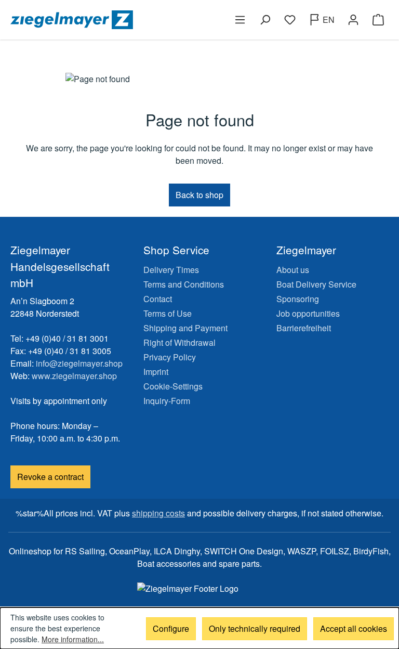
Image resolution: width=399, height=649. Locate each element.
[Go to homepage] (102, 19)
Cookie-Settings (173, 386)
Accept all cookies (353, 628)
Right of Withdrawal (179, 342)
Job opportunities (308, 313)
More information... (73, 639)
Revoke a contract (50, 477)
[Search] (264, 19)
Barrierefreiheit (303, 328)
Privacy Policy (169, 357)
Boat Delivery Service (316, 284)
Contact (157, 299)
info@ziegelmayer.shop (79, 363)
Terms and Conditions (183, 284)
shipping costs (158, 513)
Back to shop (199, 195)
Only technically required (254, 628)
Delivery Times (171, 270)
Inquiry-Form (166, 401)
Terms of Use (167, 313)
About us (292, 270)
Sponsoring (297, 299)
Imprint (155, 372)
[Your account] (353, 19)
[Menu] (240, 19)
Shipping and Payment (185, 328)
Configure (171, 628)
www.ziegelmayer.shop (74, 376)
